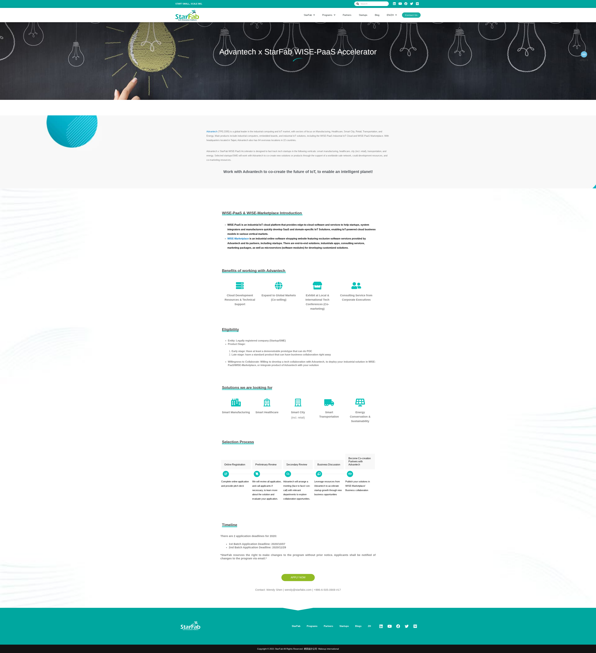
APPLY (583, 60)
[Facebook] (405, 3)
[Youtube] (400, 3)
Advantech (211, 131)
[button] (411, 15)
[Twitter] (411, 3)
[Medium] (417, 3)
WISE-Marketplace (238, 238)
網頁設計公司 (310, 649)
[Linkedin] (394, 3)
